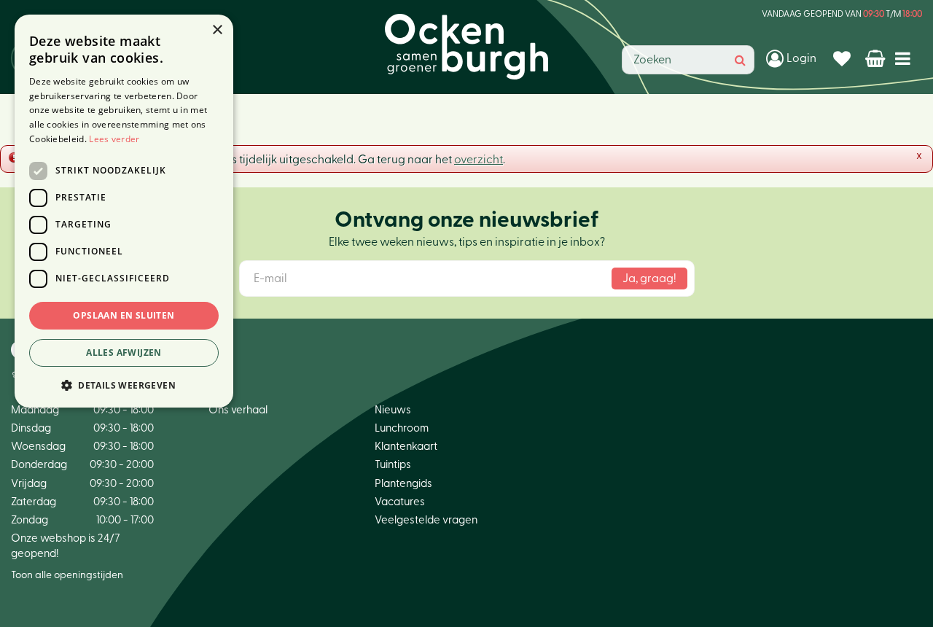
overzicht (478, 159)
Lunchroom (402, 428)
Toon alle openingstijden (67, 575)
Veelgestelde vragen (426, 520)
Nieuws (393, 410)
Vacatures (400, 501)
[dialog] (124, 211)
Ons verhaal (238, 410)
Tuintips (393, 464)
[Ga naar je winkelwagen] (876, 58)
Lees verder (114, 139)
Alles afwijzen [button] (124, 352)
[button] (124, 384)
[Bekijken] (876, 58)
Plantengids (403, 483)
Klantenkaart (406, 446)
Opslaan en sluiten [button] (123, 315)
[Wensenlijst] (843, 58)
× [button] (216, 30)
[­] (905, 58)
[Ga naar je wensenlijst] (843, 58)
